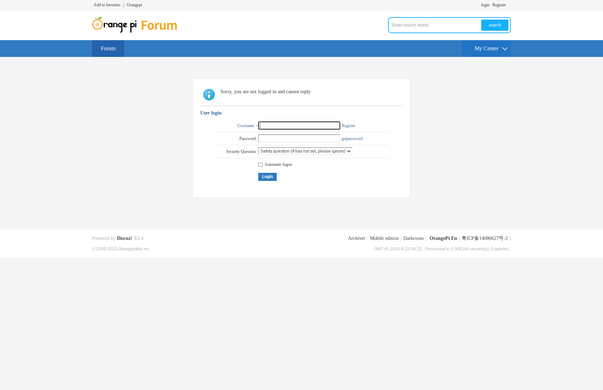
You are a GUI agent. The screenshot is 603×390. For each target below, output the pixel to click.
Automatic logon (278, 164)
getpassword (352, 138)
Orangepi (134, 4)
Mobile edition (384, 238)
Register (499, 4)
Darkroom (413, 238)
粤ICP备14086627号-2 (485, 238)
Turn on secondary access (509, 5)
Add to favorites (107, 4)
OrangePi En (443, 238)
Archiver (356, 238)
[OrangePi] (138, 31)
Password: (248, 138)
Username (245, 125)
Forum (108, 48)
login (485, 4)
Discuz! (124, 238)
